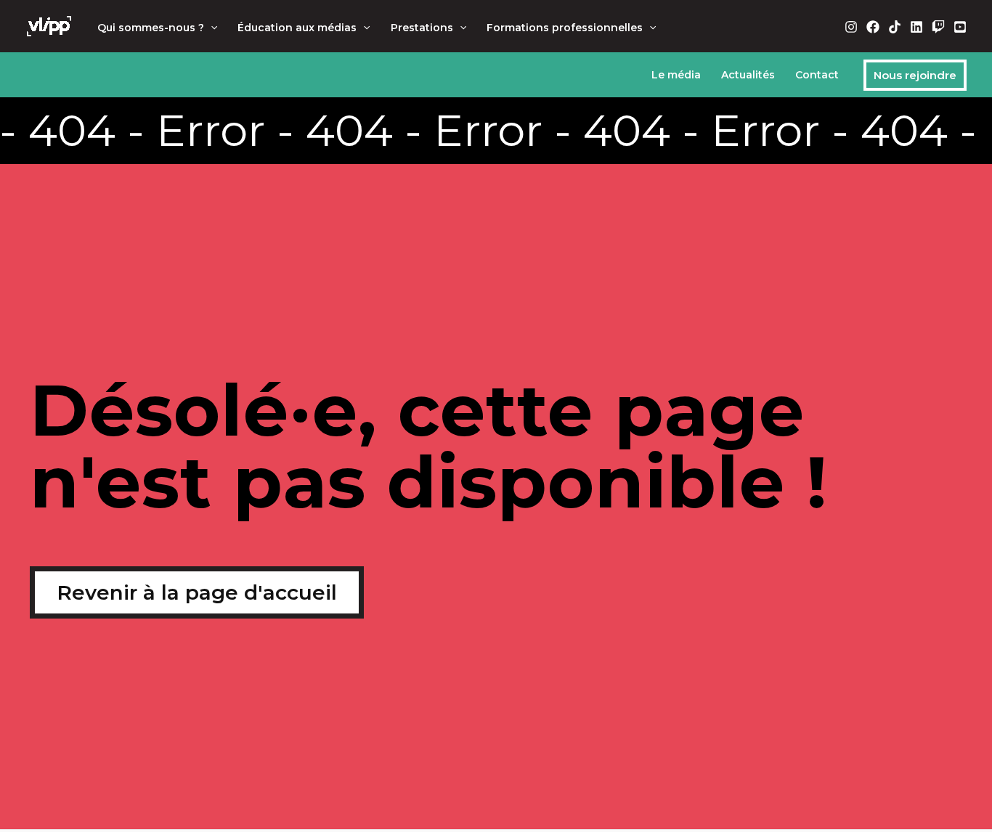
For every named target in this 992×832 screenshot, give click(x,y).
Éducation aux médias (297, 27)
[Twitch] (938, 26)
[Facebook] (872, 26)
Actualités (748, 74)
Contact (817, 74)
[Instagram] (851, 26)
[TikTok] (894, 26)
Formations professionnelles (565, 27)
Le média (676, 74)
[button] (210, 28)
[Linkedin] (916, 26)
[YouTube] (960, 26)
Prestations (422, 27)
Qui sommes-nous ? (150, 27)
